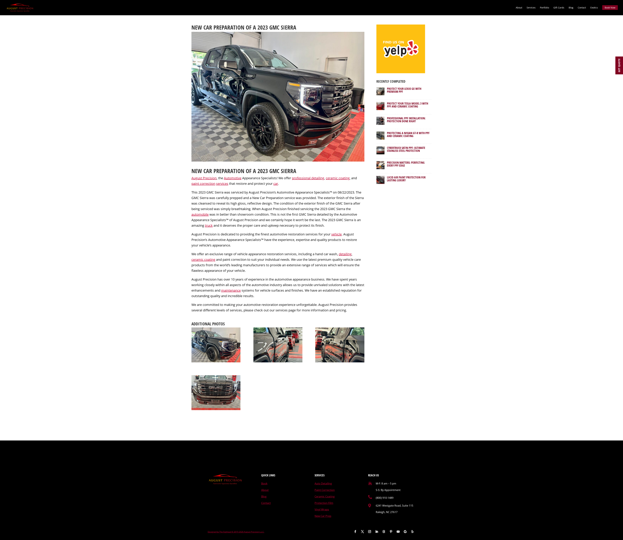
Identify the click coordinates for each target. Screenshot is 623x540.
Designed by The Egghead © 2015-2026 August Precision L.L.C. (236, 531)
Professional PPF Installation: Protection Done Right (406, 119)
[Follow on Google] (405, 531)
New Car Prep (323, 516)
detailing (345, 254)
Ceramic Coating (325, 496)
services (222, 183)
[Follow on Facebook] (355, 531)
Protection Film (324, 503)
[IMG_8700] (339, 344)
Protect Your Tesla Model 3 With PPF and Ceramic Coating (407, 104)
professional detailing (308, 178)
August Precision (204, 178)
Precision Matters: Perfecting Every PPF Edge (406, 164)
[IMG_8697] (215, 392)
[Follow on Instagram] (370, 531)
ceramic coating (338, 178)
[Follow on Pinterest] (391, 531)
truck (209, 225)
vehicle (336, 234)
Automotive (232, 178)
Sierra (288, 171)
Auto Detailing (323, 483)
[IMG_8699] (277, 344)
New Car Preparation (217, 171)
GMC (274, 171)
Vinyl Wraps (322, 509)
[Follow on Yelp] (412, 531)
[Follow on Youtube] (398, 531)
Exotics (594, 7)
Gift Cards (558, 7)
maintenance (231, 290)
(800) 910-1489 (384, 498)
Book (264, 483)
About (519, 7)
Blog (571, 7)
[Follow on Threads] (384, 531)
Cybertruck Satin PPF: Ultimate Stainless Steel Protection (406, 149)
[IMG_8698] (215, 344)
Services (531, 7)
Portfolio (544, 7)
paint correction (203, 183)
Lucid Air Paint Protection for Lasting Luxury (406, 178)
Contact (582, 7)
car (275, 183)
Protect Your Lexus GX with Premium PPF (404, 90)
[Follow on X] (362, 531)
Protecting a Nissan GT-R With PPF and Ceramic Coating (408, 134)
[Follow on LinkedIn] (377, 531)
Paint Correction (325, 490)
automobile (200, 214)
